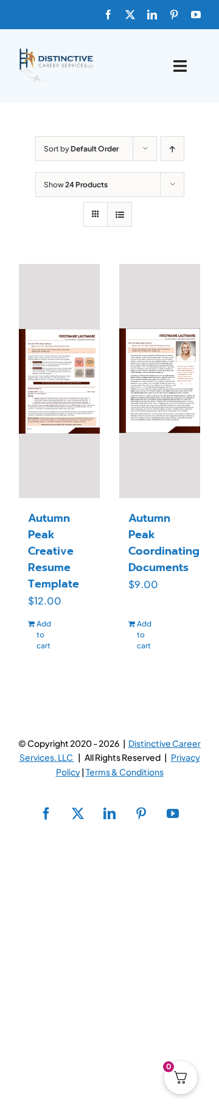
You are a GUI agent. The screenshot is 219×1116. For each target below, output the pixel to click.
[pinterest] (174, 14)
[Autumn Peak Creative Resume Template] (59, 381)
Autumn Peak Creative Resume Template (53, 551)
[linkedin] (152, 14)
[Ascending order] (172, 148)
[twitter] (130, 14)
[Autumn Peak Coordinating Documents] (159, 381)
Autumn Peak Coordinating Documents (164, 543)
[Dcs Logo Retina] (56, 52)
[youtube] (196, 14)
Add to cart (43, 634)
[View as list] (119, 214)
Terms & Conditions (125, 771)
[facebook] (108, 14)
